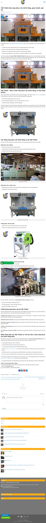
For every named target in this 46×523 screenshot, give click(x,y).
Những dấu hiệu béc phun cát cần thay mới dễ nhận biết (15, 440)
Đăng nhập (42, 393)
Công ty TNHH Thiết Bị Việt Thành (8, 358)
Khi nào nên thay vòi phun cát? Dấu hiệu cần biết (14, 436)
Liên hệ (24, 518)
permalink (18, 374)
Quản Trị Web (22, 521)
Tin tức (2, 6)
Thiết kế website (16, 521)
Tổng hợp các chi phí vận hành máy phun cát (13, 429)
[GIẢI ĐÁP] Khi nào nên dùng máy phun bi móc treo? (14, 444)
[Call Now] (1, 263)
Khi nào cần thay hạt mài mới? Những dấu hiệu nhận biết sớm (16, 433)
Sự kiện (2, 421)
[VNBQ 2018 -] (23, 2)
